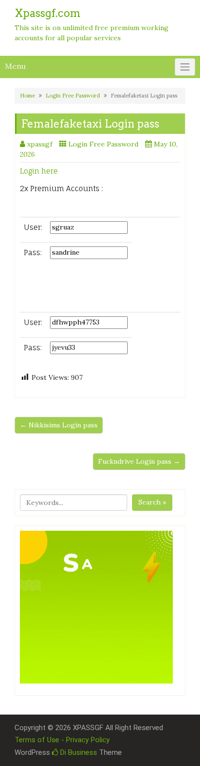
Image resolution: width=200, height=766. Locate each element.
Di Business (77, 752)
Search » (152, 502)
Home (27, 95)
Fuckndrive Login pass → (139, 461)
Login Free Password (73, 95)
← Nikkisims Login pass (59, 425)
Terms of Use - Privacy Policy (62, 739)
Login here (39, 171)
